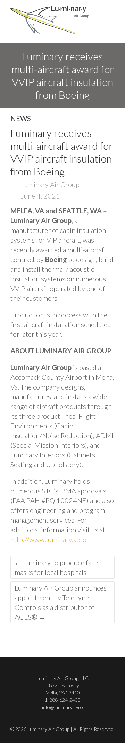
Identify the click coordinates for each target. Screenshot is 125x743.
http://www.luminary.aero (48, 539)
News (20, 118)
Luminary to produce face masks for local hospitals (56, 567)
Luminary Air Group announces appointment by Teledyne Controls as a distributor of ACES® (61, 602)
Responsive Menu (110, 19)
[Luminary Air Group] (49, 19)
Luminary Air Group (49, 184)
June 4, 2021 (39, 196)
